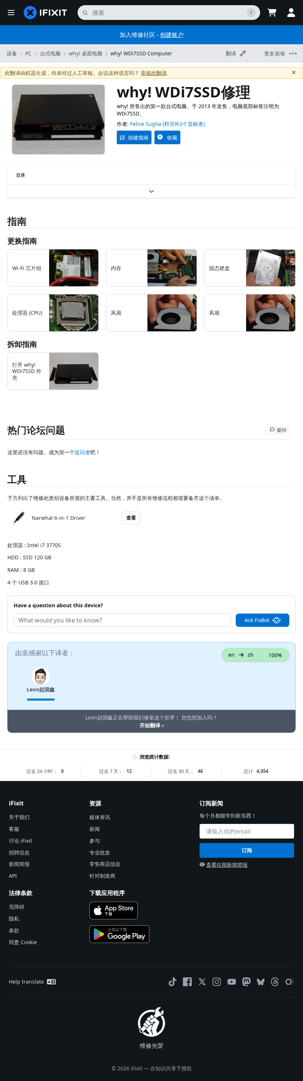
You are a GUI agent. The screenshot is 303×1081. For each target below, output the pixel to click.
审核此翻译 (154, 72)
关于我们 (19, 817)
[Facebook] (187, 981)
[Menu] (11, 12)
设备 (12, 53)
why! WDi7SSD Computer (141, 53)
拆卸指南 (22, 344)
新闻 (94, 828)
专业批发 (99, 852)
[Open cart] (272, 12)
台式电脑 (50, 53)
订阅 (247, 850)
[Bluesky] (261, 982)
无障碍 (16, 906)
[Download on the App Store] (113, 910)
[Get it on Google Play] (119, 934)
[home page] (45, 12)
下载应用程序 (107, 893)
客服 (14, 828)
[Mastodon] (246, 981)
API (13, 875)
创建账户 (172, 35)
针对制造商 (102, 875)
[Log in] (291, 12)
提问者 (82, 452)
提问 (281, 429)
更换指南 (22, 241)
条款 (14, 930)
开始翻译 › (152, 725)
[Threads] (274, 981)
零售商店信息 (104, 863)
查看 (131, 517)
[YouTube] (231, 981)
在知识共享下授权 (171, 1068)
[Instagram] (216, 981)
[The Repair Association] (289, 981)
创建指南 (138, 137)
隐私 (14, 918)
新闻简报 (19, 863)
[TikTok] (172, 981)
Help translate (26, 981)
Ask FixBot (257, 620)
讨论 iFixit (20, 840)
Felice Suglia (145, 123)
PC (28, 53)
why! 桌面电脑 (85, 53)
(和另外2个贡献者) (184, 123)
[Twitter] (202, 981)
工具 (17, 479)
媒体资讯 (99, 817)
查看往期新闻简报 (227, 864)
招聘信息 (19, 852)
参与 (94, 840)
